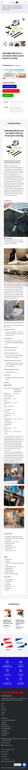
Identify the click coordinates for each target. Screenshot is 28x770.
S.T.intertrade (6, 759)
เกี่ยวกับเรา (3, 708)
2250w (11, 107)
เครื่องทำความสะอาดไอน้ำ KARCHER (15, 7)
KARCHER (4, 7)
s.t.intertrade (6, 754)
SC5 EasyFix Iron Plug (18, 110)
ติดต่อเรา (3, 714)
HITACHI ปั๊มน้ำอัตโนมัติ (5, 728)
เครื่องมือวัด (3, 722)
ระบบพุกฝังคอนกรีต (5, 733)
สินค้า (2, 706)
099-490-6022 (10, 86)
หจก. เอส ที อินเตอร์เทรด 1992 (9, 761)
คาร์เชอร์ (11, 112)
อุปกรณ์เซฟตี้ (4, 735)
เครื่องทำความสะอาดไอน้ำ (18, 112)
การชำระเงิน (3, 710)
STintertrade (5, 752)
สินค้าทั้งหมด (9, 6)
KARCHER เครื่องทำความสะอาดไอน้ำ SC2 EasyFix (16, 109)
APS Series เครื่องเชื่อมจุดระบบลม (8, 720)
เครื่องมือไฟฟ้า (4, 718)
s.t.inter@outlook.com (12, 91)
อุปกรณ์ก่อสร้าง (4, 731)
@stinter (9, 95)
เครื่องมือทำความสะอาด (17, 6)
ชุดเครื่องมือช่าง (4, 724)
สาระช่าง (3, 712)
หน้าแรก (4, 6)
